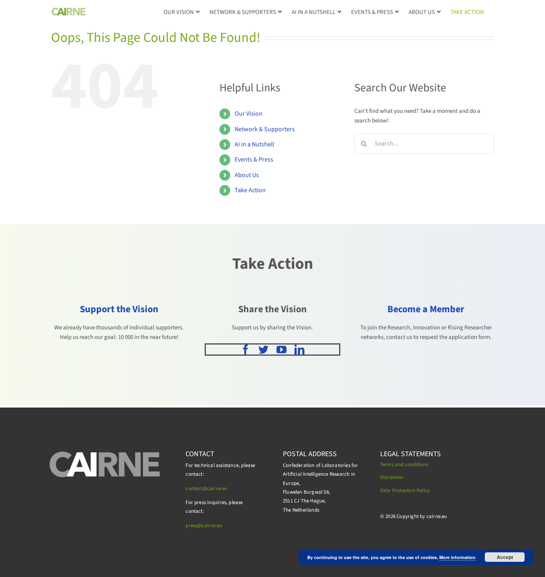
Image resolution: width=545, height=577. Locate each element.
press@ (193, 525)
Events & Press (254, 159)
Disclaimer (392, 477)
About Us (247, 175)
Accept (505, 557)
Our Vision (249, 113)
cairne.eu (211, 525)
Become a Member (425, 309)
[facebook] (246, 349)
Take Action (250, 190)
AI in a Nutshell (254, 144)
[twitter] (264, 349)
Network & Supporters (265, 129)
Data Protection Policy (405, 490)
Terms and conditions (404, 464)
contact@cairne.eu (206, 488)
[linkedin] (299, 349)
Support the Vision (119, 309)
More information (457, 557)
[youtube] (281, 349)
